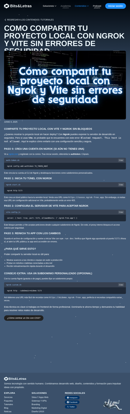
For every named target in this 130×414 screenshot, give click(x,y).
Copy (121, 160)
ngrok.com (13, 154)
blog (6, 408)
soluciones (48, 6)
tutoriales (8, 404)
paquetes (8, 401)
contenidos (80, 6)
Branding (36, 404)
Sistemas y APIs (39, 401)
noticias (7, 411)
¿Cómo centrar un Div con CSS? (23, 318)
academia (66, 7)
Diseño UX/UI (38, 411)
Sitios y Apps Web (40, 397)
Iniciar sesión (115, 6)
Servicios (8, 397)
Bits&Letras (21, 6)
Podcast (97, 7)
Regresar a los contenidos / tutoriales (30, 20)
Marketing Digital (39, 408)
